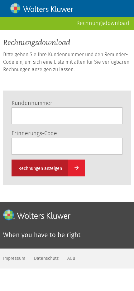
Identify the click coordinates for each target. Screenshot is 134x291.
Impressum (14, 258)
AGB (71, 258)
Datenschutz (46, 258)
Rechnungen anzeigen (40, 168)
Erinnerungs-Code (34, 133)
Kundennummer (32, 103)
